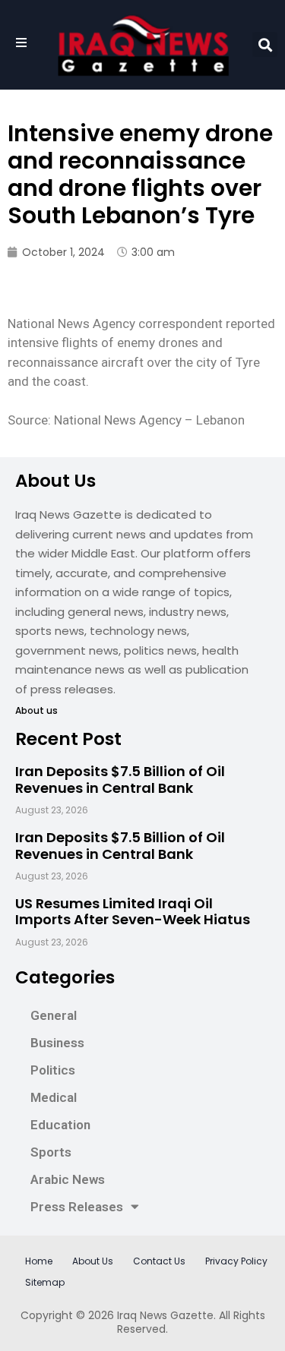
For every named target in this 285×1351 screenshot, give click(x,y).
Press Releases (76, 1206)
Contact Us (159, 1261)
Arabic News (67, 1179)
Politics (52, 1070)
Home (38, 1261)
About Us (92, 1261)
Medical (53, 1097)
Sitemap (45, 1282)
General (53, 1015)
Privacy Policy (236, 1261)
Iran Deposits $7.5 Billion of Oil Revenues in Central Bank (120, 779)
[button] (264, 44)
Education (60, 1124)
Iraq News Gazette (165, 1315)
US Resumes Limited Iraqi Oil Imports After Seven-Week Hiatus (132, 912)
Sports (50, 1152)
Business (57, 1042)
